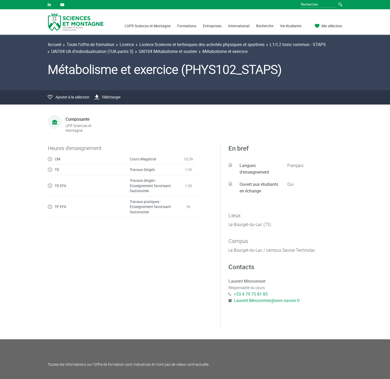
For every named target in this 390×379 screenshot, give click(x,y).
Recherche (264, 25)
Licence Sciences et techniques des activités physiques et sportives (202, 44)
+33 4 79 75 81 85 (251, 294)
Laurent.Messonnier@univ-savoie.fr (267, 300)
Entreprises (212, 25)
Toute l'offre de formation (90, 44)
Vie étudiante (290, 25)
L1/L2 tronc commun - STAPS (298, 44)
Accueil (54, 44)
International (238, 25)
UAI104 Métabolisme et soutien (168, 51)
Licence (127, 44)
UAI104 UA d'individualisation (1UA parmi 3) (92, 51)
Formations (186, 25)
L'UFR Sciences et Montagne (148, 25)
